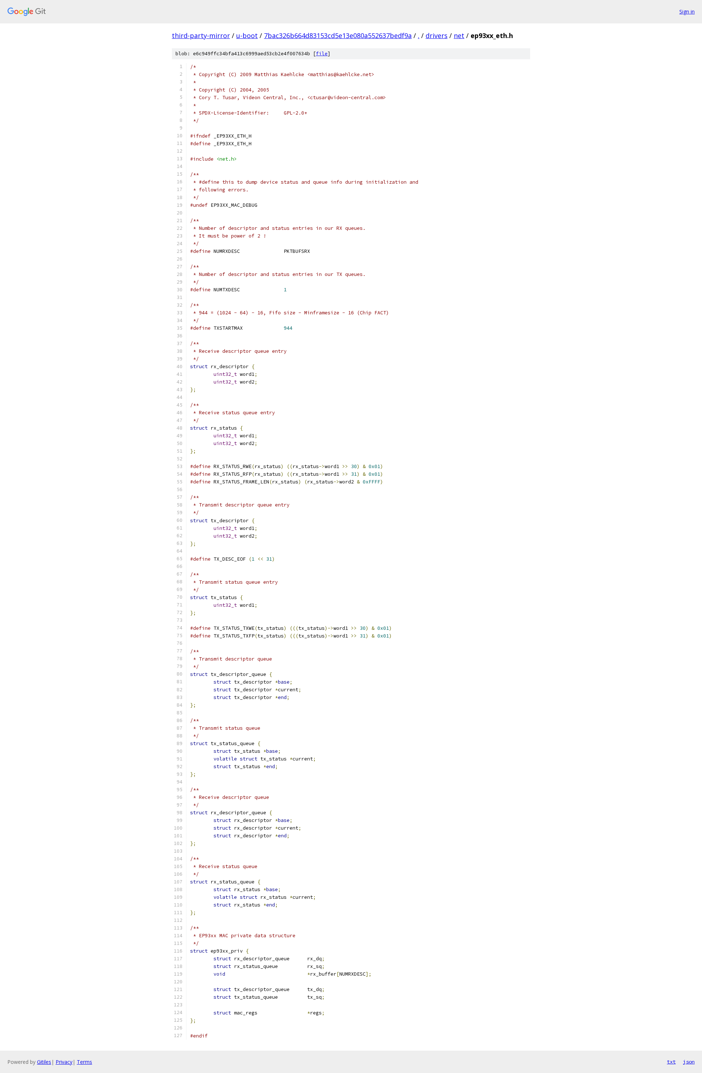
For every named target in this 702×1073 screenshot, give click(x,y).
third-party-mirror (201, 35)
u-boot (247, 35)
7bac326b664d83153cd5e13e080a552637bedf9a (338, 35)
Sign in (687, 11)
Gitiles (44, 1061)
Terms (84, 1061)
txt (671, 1061)
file (322, 54)
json (689, 1061)
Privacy (64, 1061)
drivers (437, 35)
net (459, 35)
